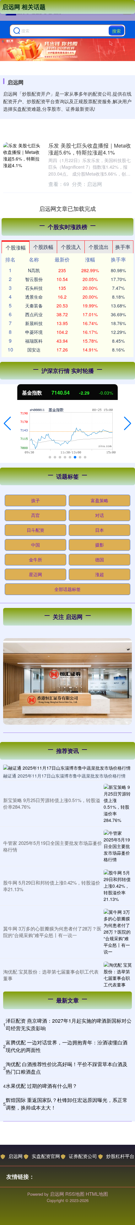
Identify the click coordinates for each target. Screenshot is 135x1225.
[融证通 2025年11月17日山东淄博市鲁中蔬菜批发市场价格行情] (67, 767)
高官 (35, 515)
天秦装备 (34, 305)
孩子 (35, 500)
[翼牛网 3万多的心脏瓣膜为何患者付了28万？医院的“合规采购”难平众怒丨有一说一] (118, 932)
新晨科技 (34, 323)
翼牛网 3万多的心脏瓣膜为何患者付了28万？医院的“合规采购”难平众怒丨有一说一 (52, 931)
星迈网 (35, 574)
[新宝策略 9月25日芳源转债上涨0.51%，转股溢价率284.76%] (118, 803)
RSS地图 (74, 1193)
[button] (7, 423)
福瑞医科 (34, 341)
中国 (35, 545)
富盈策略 (99, 500)
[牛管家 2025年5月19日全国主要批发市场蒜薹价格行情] (118, 846)
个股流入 (71, 246)
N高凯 (34, 270)
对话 (99, 515)
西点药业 (34, 314)
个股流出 (99, 246)
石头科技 (34, 288)
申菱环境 (34, 332)
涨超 (99, 574)
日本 (99, 530)
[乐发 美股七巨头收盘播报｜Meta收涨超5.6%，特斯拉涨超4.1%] (23, 156)
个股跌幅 (43, 246)
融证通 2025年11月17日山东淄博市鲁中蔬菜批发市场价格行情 (64, 776)
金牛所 (35, 559)
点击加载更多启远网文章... (67, 208)
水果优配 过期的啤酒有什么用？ (41, 1085)
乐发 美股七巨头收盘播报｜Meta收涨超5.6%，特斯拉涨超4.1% (89, 149)
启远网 (15, 1156)
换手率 (122, 246)
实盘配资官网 (46, 1156)
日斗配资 (35, 530)
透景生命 (34, 297)
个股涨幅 (16, 247)
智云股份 (34, 279)
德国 (99, 559)
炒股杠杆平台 (120, 1156)
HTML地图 (97, 1193)
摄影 (99, 545)
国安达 (33, 349)
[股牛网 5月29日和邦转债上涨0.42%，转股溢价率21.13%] (118, 885)
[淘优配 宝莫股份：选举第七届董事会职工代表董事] (118, 975)
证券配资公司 (83, 1156)
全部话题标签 (67, 589)
